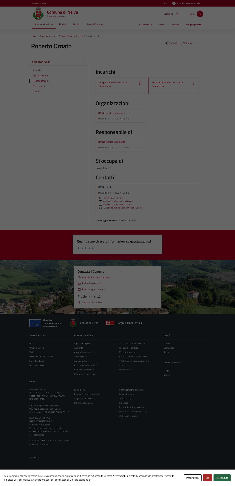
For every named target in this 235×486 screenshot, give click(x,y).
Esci (207, 478)
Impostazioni (192, 478)
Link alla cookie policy (80, 480)
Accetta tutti (222, 478)
